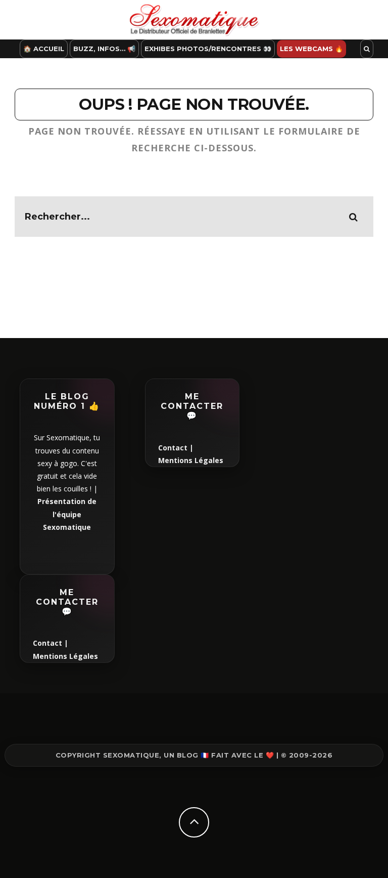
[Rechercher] (366, 48)
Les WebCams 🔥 (311, 49)
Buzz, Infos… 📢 (104, 49)
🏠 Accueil (43, 49)
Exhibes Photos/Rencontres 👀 (207, 49)
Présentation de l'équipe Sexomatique (66, 513)
